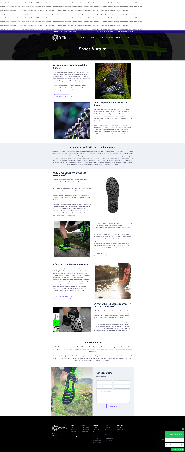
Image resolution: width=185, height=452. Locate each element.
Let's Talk (127, 37)
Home (76, 37)
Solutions (83, 37)
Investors (100, 37)
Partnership (109, 37)
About (92, 37)
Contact (118, 37)
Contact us (100, 253)
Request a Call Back (62, 96)
